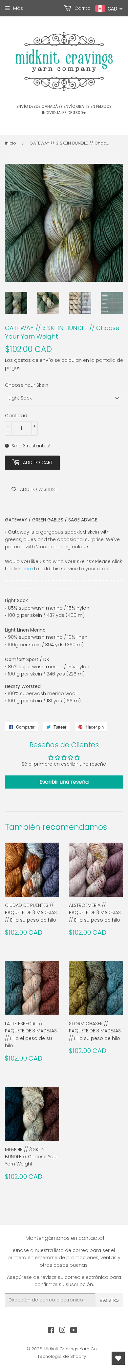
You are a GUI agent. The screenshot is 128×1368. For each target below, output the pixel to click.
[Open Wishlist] (118, 1358)
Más (18, 8)
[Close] (116, 626)
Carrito (82, 8)
